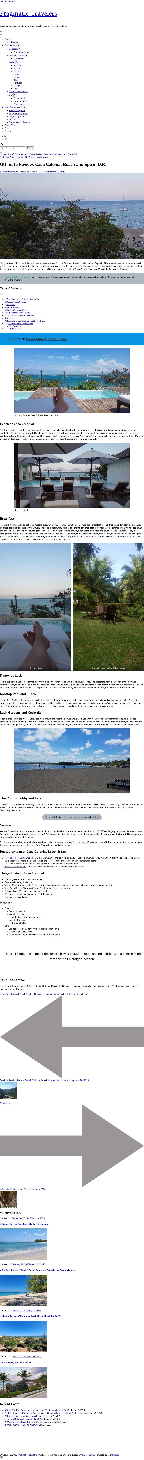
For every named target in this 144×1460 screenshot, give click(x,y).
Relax (73, 994)
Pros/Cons (17, 326)
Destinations (10, 45)
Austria (17, 68)
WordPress (113, 1454)
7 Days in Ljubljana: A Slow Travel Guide (23, 1416)
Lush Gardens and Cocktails (18, 313)
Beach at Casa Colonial (16, 302)
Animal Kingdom (17, 110)
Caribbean (13, 48)
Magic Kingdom (16, 116)
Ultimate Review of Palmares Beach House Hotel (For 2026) (30, 1316)
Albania (17, 65)
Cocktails (29, 994)
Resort (79, 994)
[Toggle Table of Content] (1, 294)
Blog (6, 128)
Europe (12, 62)
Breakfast (10, 304)
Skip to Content (7, 1)
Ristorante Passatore (14, 857)
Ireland (17, 77)
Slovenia (18, 85)
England (17, 71)
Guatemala (19, 58)
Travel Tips (9, 125)
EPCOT (12, 119)
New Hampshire (21, 101)
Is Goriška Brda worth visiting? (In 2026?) (24, 1419)
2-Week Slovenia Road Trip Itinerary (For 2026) (26, 1422)
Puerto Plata (65, 994)
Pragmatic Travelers (28, 13)
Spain (16, 88)
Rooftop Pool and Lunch (17, 310)
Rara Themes (88, 1454)
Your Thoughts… (15, 329)
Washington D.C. (21, 104)
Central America (16, 55)
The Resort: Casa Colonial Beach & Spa (23, 299)
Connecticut (19, 98)
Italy (16, 80)
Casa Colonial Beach (15, 994)
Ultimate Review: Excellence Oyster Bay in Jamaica (25, 1224)
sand (85, 994)
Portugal (18, 82)
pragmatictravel (10, 171)
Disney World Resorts (19, 122)
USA (11, 95)
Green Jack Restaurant (15, 866)
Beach (3, 994)
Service (9, 318)
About (7, 39)
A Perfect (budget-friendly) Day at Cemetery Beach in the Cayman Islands (38, 1270)
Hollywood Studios (18, 113)
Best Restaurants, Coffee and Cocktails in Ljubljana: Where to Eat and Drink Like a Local (46, 1413)
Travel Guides (11, 42)
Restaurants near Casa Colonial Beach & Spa (25, 321)
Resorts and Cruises (18, 91)
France (17, 74)
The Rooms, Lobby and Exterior (20, 315)
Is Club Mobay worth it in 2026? (16, 1362)
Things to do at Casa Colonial (20, 323)
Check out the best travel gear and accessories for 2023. (72, 817)
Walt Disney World (13, 107)
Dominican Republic (23, 52)
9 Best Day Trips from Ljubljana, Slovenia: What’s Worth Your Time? (36, 1410)
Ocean (56, 994)
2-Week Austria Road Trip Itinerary (21, 1424)
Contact (8, 131)
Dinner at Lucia (13, 307)
